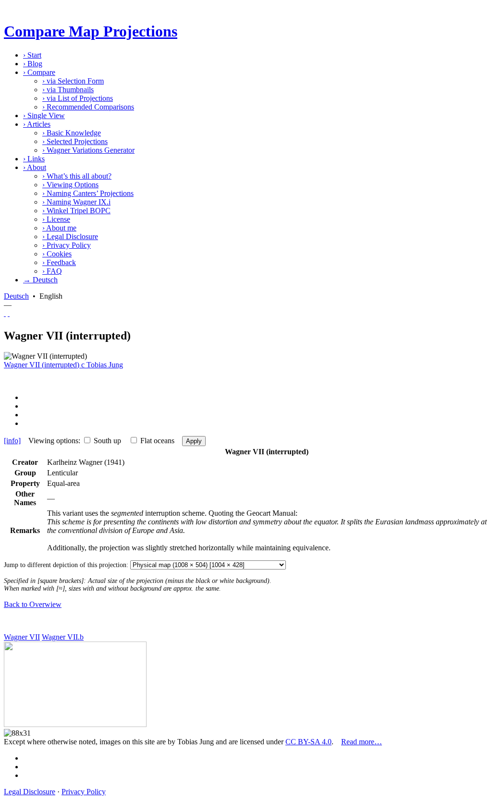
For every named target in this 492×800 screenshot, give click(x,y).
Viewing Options (70, 185)
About (34, 167)
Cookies (57, 254)
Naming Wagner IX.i (76, 202)
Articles (36, 124)
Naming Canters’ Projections (88, 193)
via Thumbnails (68, 89)
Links (34, 159)
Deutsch (16, 296)
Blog (32, 64)
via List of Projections (77, 98)
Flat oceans (157, 440)
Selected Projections (75, 141)
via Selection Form (73, 81)
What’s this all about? (76, 176)
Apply (194, 441)
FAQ (52, 271)
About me (59, 228)
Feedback (59, 262)
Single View (44, 115)
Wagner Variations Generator (88, 150)
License (56, 219)
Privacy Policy (66, 245)
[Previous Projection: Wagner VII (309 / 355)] (5, 313)
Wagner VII (22, 637)
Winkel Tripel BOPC (76, 210)
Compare (39, 72)
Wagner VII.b (63, 637)
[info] (12, 440)
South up (107, 440)
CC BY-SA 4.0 (308, 742)
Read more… (361, 742)
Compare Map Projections (90, 31)
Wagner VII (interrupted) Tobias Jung (63, 365)
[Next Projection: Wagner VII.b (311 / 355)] (9, 313)
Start (32, 55)
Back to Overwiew (33, 604)
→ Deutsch (40, 280)
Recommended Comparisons (88, 107)
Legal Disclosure (70, 236)
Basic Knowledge (71, 133)
